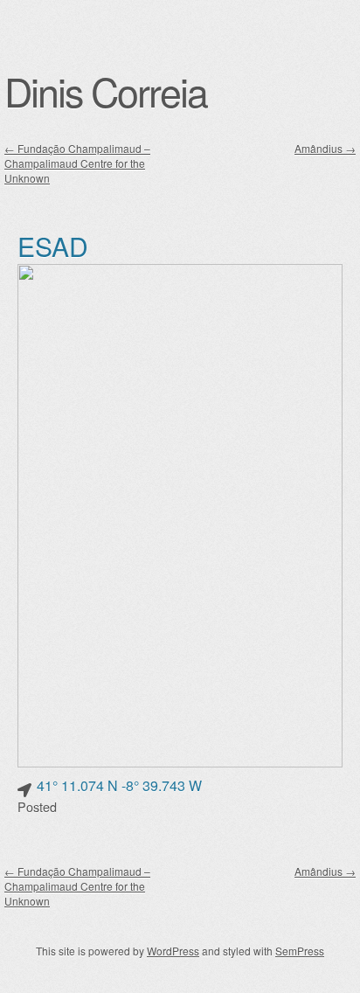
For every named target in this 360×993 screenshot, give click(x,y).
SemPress (299, 950)
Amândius (325, 148)
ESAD (52, 246)
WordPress (173, 950)
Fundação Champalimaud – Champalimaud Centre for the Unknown (77, 163)
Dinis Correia (105, 91)
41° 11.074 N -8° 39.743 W (119, 785)
